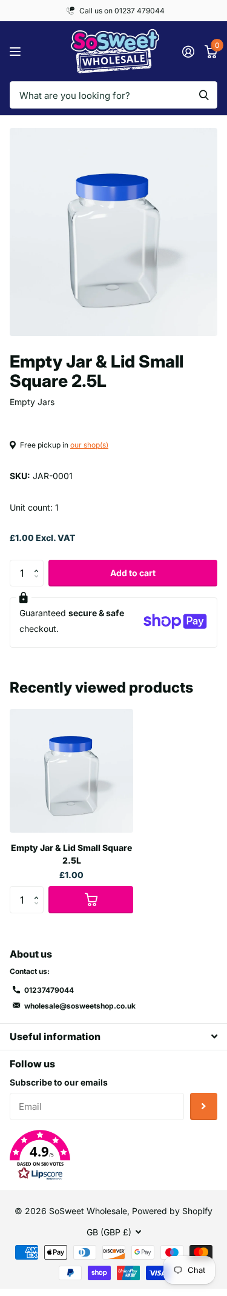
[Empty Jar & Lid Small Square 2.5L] (71, 771)
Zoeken (204, 95)
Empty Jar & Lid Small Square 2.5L (71, 853)
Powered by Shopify (172, 1211)
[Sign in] (188, 51)
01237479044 (49, 990)
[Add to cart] (90, 899)
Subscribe (203, 1106)
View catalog (17, 51)
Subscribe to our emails (59, 1082)
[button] (39, 563)
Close (113, 1037)
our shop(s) (89, 444)
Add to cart (133, 573)
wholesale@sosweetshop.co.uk (80, 1005)
